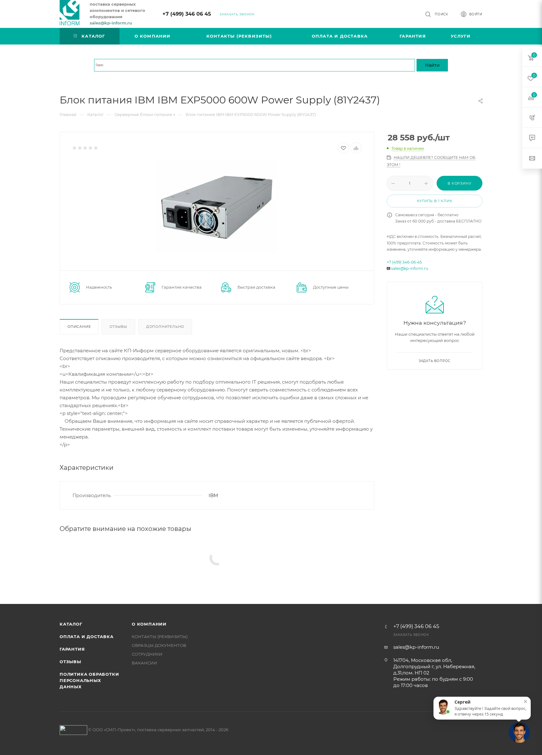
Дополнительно (165, 326)
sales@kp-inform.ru (409, 268)
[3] (85, 148)
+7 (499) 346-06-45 (404, 262)
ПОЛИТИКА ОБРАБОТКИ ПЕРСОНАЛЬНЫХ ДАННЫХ (89, 680)
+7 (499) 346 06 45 (186, 14)
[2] (79, 148)
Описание (79, 326)
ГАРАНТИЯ (72, 649)
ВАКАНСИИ (144, 662)
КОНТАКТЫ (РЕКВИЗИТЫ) (160, 636)
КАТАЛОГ (71, 624)
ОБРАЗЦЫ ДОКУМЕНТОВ (159, 645)
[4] (90, 148)
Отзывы (118, 326)
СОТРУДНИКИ (147, 654)
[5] (95, 148)
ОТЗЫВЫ (70, 661)
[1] (74, 148)
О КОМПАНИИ (149, 624)
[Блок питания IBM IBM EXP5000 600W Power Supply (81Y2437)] (217, 207)
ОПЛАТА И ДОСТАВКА (87, 636)
